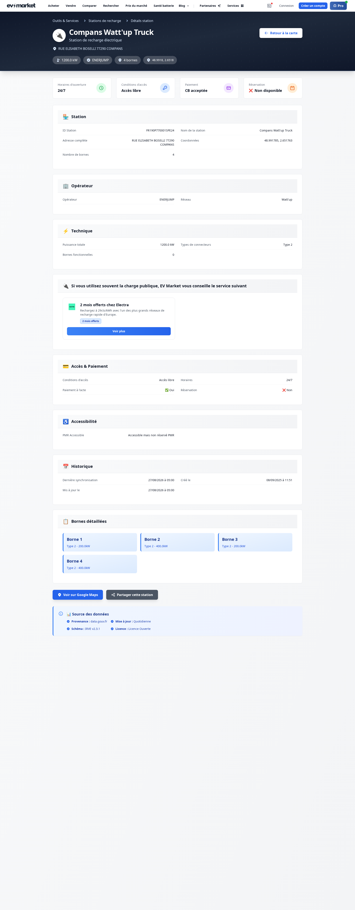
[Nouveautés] (269, 6)
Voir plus (119, 331)
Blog (182, 6)
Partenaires (208, 6)
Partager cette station (135, 595)
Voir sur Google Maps (80, 595)
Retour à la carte (283, 33)
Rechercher (111, 6)
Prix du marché (136, 6)
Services (233, 6)
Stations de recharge (105, 20)
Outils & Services (66, 20)
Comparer (89, 6)
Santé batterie (164, 6)
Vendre (71, 6)
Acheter (53, 6)
